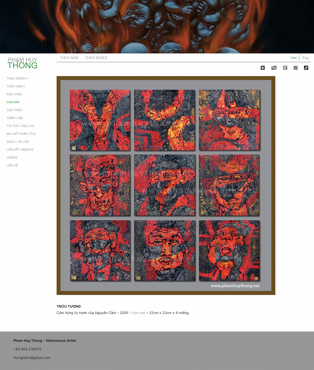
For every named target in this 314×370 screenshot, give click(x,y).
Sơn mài (138, 313)
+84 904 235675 (27, 349)
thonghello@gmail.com (31, 357)
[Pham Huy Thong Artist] (22, 62)
